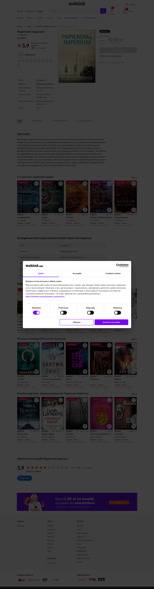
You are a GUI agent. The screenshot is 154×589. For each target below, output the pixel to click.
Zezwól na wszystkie (111, 322)
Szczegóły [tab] (77, 273)
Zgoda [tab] (41, 273)
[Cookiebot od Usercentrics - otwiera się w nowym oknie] (117, 265)
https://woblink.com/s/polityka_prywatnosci (45, 297)
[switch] (63, 313)
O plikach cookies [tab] (113, 273)
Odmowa (76, 322)
